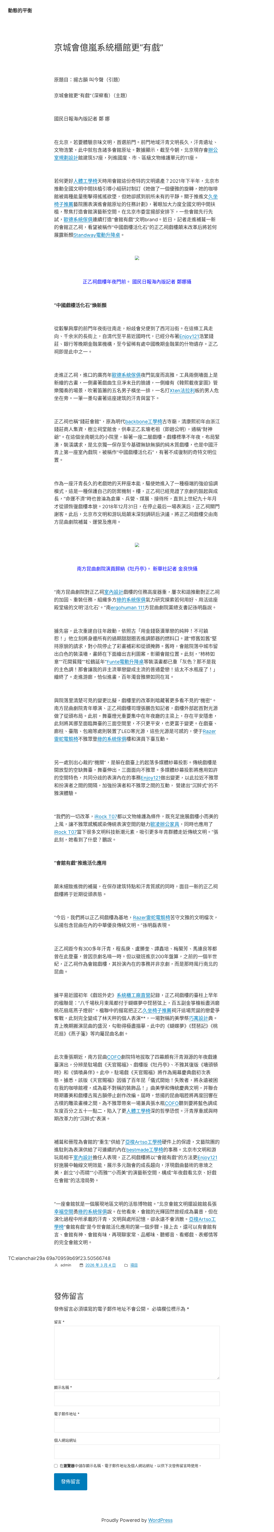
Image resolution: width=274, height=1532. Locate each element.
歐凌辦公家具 (164, 824)
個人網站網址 (65, 1440)
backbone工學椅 (143, 421)
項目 (134, 1265)
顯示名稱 (63, 1387)
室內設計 (113, 592)
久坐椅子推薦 (157, 1010)
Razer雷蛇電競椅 (151, 917)
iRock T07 (105, 816)
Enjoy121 (189, 336)
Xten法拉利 (182, 390)
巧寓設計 (198, 1018)
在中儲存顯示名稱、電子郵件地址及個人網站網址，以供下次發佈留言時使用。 (131, 1466)
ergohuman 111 (127, 607)
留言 (59, 1322)
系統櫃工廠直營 (133, 995)
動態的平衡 (20, 10)
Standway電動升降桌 (96, 235)
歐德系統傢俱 (78, 219)
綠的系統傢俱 (131, 600)
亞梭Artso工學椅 (143, 1142)
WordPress (160, 1520)
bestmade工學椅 (144, 1150)
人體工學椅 (85, 181)
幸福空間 (63, 1212)
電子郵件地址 (66, 1413)
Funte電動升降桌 (125, 662)
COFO (114, 1057)
